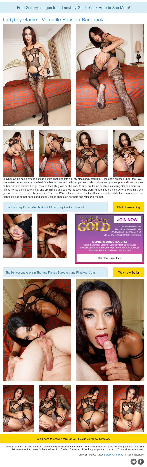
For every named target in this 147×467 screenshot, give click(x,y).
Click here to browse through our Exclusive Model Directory (73, 439)
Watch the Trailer (128, 272)
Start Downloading (128, 207)
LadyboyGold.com (113, 454)
